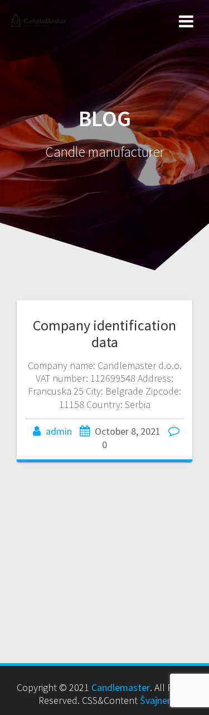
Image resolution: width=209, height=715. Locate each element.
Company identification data (104, 333)
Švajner (155, 700)
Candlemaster (120, 687)
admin (59, 431)
